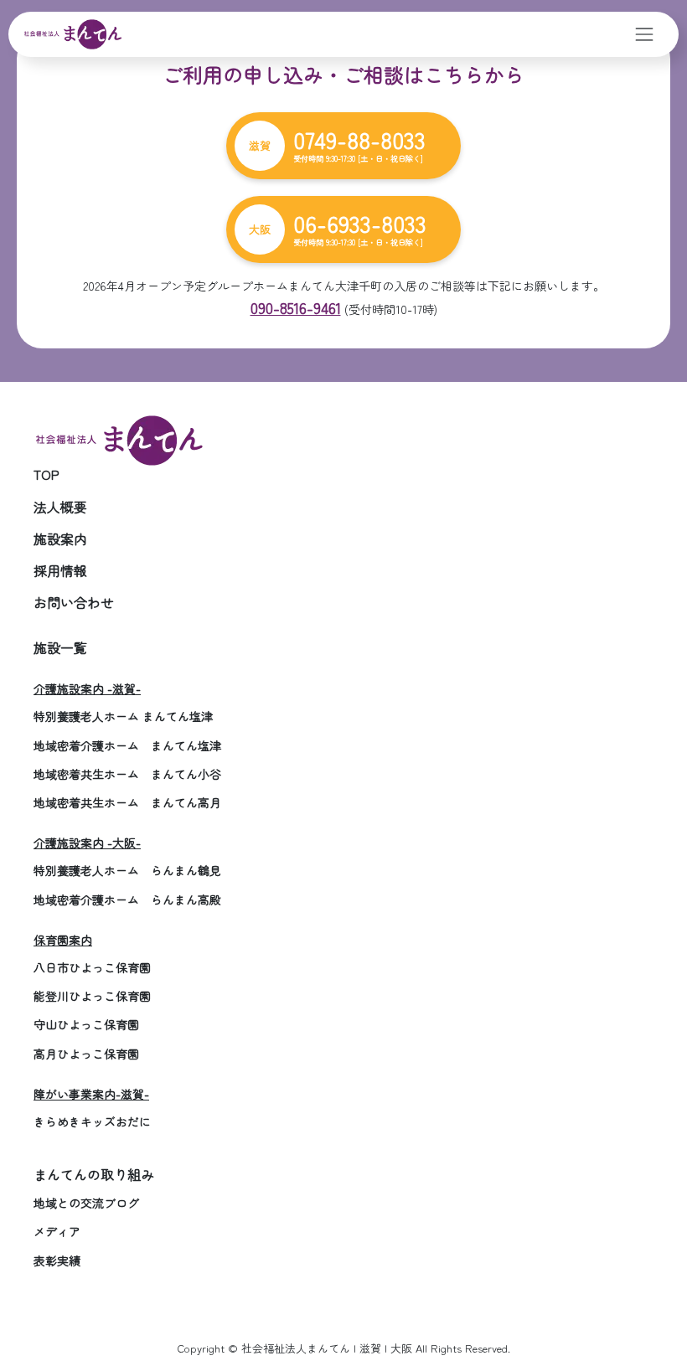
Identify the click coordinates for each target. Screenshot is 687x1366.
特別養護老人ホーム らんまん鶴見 (127, 870)
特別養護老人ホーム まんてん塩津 (123, 716)
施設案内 (60, 538)
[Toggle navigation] (644, 34)
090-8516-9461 (296, 307)
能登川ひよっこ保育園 (92, 995)
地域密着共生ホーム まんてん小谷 (127, 773)
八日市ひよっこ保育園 (92, 967)
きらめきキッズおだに (92, 1121)
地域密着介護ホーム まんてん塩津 (127, 745)
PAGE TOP (654, 1309)
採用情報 (60, 570)
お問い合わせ (74, 602)
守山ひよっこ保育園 (86, 1024)
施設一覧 (60, 647)
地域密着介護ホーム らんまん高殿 (127, 899)
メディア (57, 1231)
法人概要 (60, 507)
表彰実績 (57, 1260)
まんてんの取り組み (94, 1174)
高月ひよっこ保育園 (86, 1053)
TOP (46, 474)
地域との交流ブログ (86, 1202)
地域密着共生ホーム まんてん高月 (127, 802)
